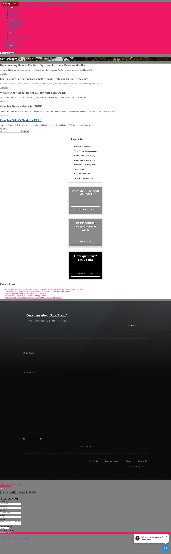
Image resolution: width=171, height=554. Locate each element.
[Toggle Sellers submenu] (10, 32)
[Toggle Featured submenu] (12, 7)
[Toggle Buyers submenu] (11, 20)
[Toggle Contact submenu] (11, 45)
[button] (10, 4)
